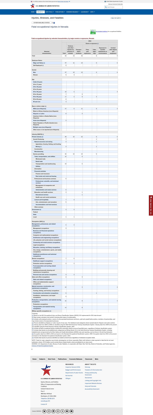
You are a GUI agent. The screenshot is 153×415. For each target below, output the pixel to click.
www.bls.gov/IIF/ (45, 401)
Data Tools (51, 359)
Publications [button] (59, 12)
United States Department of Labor (114, 1)
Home (34, 359)
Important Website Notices (93, 383)
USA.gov (68, 378)
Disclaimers (88, 378)
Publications (62, 359)
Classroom (88, 359)
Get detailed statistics (101, 31)
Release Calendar (112, 4)
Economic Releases (75, 359)
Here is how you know (63, 1)
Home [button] (33, 12)
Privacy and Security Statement (91, 374)
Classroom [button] (84, 12)
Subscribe (120, 4)
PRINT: (115, 18)
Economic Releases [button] (72, 12)
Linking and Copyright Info (93, 380)
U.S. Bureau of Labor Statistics (47, 6)
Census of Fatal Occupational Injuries (42, 345)
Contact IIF (44, 404)
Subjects (42, 359)
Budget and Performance (73, 370)
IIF (111, 18)
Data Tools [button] (49, 12)
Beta (96, 359)
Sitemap (87, 367)
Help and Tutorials (90, 386)
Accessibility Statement (92, 389)
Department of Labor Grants (74, 373)
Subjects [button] (40, 12)
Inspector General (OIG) (73, 367)
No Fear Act (69, 375)
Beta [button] (92, 12)
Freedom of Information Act (93, 370)
